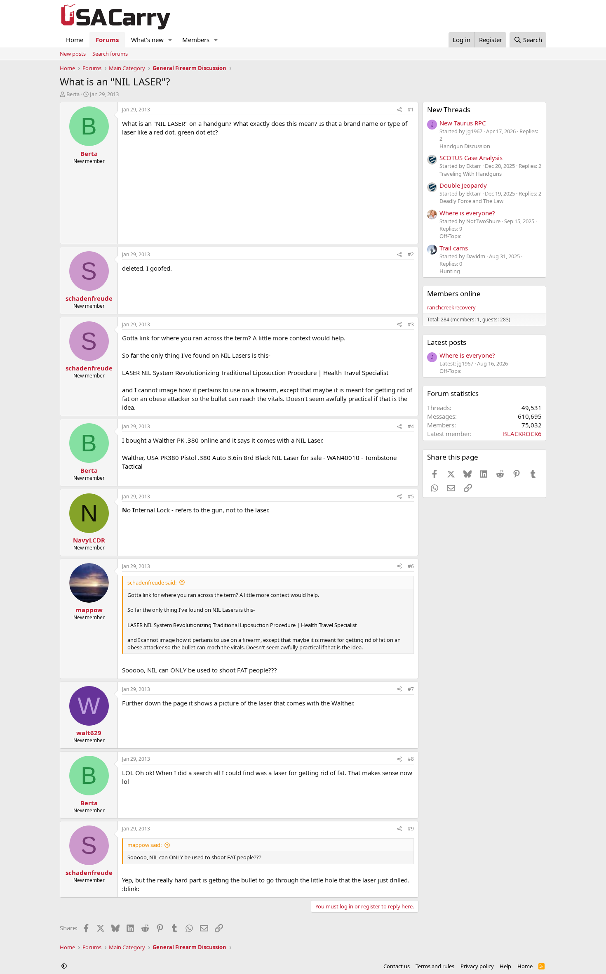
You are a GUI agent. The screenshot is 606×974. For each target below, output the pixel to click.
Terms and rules (435, 966)
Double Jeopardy (463, 185)
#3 (411, 324)
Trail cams (453, 248)
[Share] (399, 110)
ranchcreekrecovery (451, 307)
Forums (107, 39)
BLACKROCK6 (522, 433)
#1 (411, 109)
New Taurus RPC (462, 123)
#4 (411, 426)
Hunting (449, 271)
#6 (411, 566)
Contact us (396, 966)
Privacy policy (477, 966)
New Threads (448, 109)
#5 (411, 496)
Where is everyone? (467, 213)
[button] (170, 39)
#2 (411, 254)
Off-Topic (450, 236)
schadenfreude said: (151, 582)
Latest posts (446, 342)
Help (505, 966)
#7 (411, 689)
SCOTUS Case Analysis (471, 157)
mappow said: (144, 845)
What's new (147, 39)
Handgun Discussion (464, 146)
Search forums (110, 53)
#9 (411, 828)
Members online (454, 293)
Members (195, 39)
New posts (73, 53)
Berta (73, 94)
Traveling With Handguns (470, 173)
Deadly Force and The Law (471, 201)
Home (74, 39)
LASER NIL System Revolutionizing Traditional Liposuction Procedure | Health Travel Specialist (255, 372)
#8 (411, 758)
